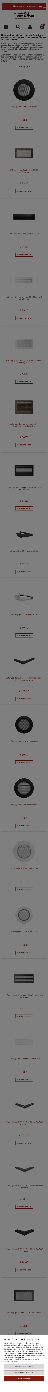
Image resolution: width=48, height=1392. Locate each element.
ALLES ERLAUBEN (24, 1379)
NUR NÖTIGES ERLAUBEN (24, 1366)
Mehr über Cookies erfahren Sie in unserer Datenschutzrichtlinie (21, 1360)
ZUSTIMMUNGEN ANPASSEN (24, 1373)
